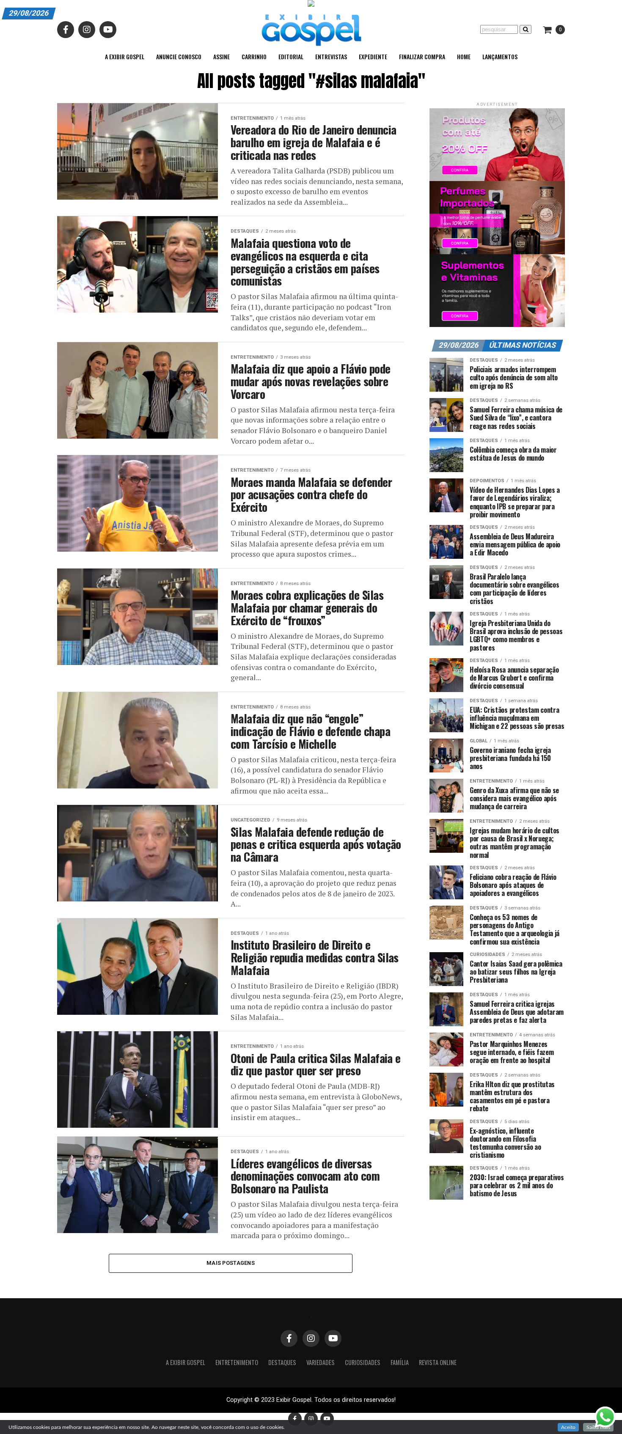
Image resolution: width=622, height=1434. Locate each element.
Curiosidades (362, 1362)
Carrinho (254, 56)
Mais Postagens (230, 1263)
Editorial (290, 56)
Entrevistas (331, 56)
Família (400, 1362)
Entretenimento (236, 1362)
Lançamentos (499, 56)
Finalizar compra (422, 56)
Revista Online (438, 1362)
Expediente (373, 56)
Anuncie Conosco (178, 56)
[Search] (525, 29)
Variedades (320, 1362)
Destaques (282, 1362)
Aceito (568, 1427)
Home (464, 56)
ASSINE (221, 56)
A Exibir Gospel (124, 56)
